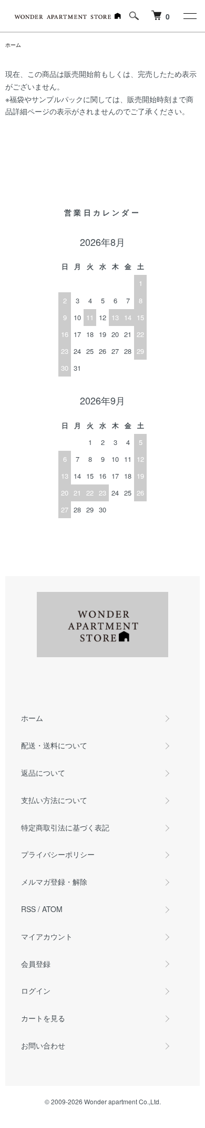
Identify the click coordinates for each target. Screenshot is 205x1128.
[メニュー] (189, 16)
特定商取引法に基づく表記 (65, 827)
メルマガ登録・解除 (54, 881)
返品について (43, 772)
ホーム (13, 44)
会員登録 (35, 963)
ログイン (35, 990)
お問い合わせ (43, 1045)
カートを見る (43, 1018)
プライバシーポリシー (58, 854)
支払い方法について (54, 800)
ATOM (52, 909)
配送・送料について (54, 745)
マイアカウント (47, 936)
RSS (28, 909)
